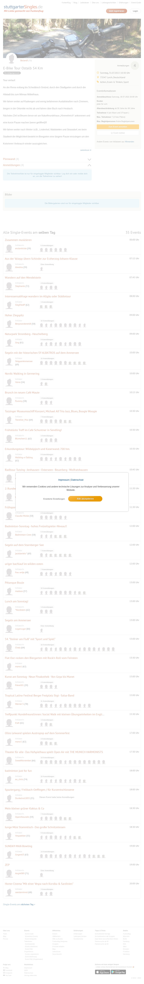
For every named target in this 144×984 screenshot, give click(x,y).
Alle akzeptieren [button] (85, 499)
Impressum (63, 480)
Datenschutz (77, 480)
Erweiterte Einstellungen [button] (54, 499)
